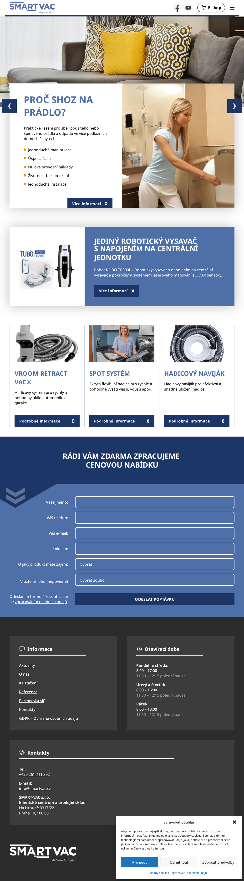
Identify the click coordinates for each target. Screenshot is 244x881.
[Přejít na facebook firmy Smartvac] (177, 7)
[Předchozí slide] (9, 106)
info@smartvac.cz (35, 788)
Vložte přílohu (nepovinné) (44, 581)
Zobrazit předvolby (218, 862)
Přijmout (139, 862)
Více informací (86, 203)
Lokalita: (60, 548)
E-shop (214, 7)
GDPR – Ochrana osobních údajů (48, 718)
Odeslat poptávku (155, 599)
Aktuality (27, 665)
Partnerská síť (31, 700)
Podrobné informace (39, 421)
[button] (234, 822)
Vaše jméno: (57, 502)
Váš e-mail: (58, 533)
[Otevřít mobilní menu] (232, 8)
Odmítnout (179, 862)
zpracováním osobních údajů (41, 601)
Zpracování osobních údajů (189, 873)
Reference (28, 691)
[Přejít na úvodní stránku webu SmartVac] (32, 8)
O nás (24, 674)
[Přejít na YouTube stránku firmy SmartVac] (188, 7)
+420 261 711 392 (34, 774)
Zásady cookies (159, 873)
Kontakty (27, 709)
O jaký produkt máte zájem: (43, 564)
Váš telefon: (57, 517)
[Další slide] (234, 106)
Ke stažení (28, 683)
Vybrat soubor (93, 580)
